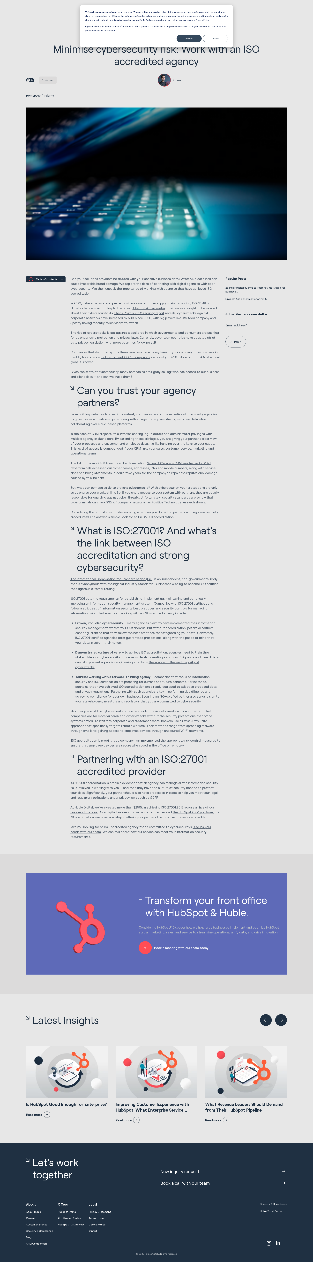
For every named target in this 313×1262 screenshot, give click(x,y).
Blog (28, 1237)
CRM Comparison (36, 1243)
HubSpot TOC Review (71, 1224)
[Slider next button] (281, 1020)
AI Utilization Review (69, 1218)
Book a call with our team (185, 1182)
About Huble (33, 1211)
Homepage (33, 95)
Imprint (93, 1230)
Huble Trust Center (271, 1211)
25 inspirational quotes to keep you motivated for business (255, 289)
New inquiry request (179, 1171)
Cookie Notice (97, 1224)
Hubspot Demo (67, 1211)
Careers (31, 1218)
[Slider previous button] (266, 1020)
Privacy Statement (100, 1211)
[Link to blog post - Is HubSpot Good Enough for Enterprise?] (67, 1082)
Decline (215, 38)
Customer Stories (36, 1224)
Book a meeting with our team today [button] (181, 948)
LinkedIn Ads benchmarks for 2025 (246, 298)
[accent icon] (269, 1243)
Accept (189, 38)
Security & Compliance (39, 1230)
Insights (49, 95)
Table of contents (47, 279)
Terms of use (96, 1218)
